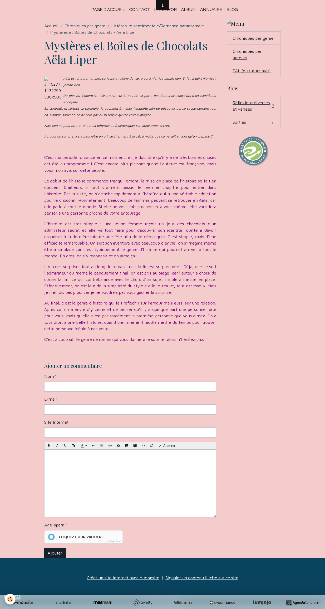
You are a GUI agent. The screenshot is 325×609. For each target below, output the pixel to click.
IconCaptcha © (114, 541)
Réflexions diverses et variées (253, 106)
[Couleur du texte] (83, 446)
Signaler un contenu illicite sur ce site (202, 577)
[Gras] (48, 445)
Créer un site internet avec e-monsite (123, 577)
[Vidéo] (135, 445)
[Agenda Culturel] (302, 602)
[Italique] (57, 445)
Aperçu (168, 445)
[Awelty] (142, 602)
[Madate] (63, 602)
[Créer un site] (23, 602)
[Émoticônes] (152, 445)
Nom (49, 376)
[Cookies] (10, 599)
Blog (232, 9)
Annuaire (211, 9)
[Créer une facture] (182, 602)
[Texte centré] (102, 445)
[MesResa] (102, 602)
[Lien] (110, 445)
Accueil (51, 25)
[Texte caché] (118, 445)
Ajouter (55, 552)
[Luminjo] (262, 602)
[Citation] (93, 445)
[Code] (143, 445)
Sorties (253, 122)
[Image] (127, 445)
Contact (139, 9)
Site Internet (56, 422)
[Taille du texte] (73, 445)
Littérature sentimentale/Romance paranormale (157, 25)
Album (188, 9)
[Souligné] (65, 445)
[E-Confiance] (222, 602)
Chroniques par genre (84, 25)
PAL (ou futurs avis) (252, 70)
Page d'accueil (108, 9)
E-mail (50, 399)
